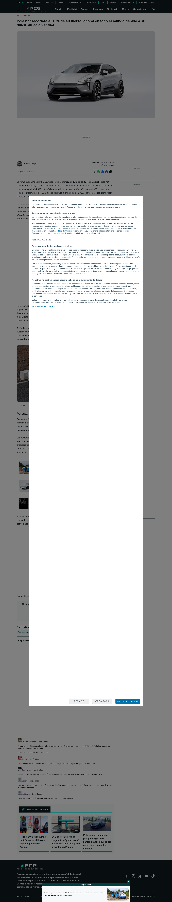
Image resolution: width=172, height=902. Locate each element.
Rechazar (79, 701)
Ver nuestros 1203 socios (43, 306)
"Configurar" (37, 273)
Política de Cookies (64, 231)
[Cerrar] (128, 881)
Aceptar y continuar (128, 701)
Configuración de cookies (42, 233)
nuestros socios (68, 264)
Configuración (102, 701)
